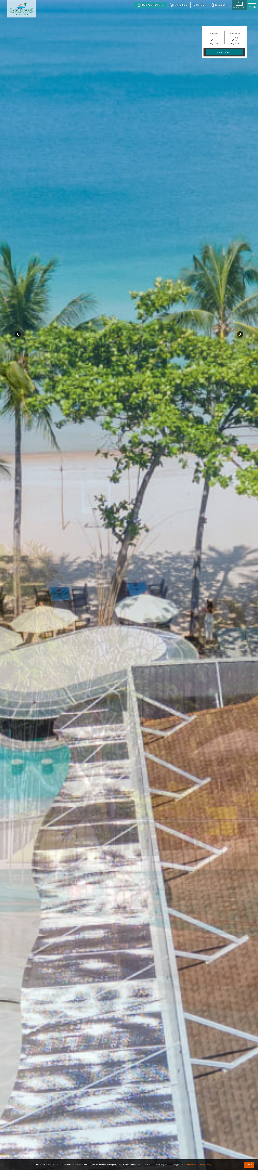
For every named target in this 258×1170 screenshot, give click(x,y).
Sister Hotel (199, 4)
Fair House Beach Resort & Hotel (21, 8)
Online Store (181, 4)
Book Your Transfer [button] (151, 4)
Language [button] (220, 4)
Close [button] (249, 1164)
